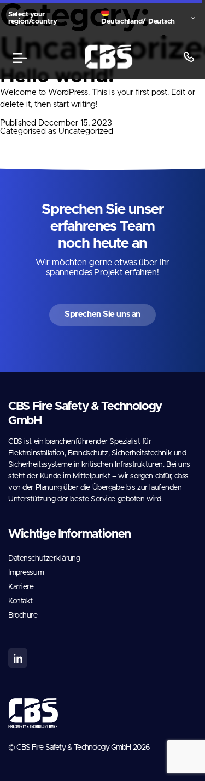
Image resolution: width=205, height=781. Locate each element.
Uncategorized (85, 131)
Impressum (26, 573)
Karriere (21, 587)
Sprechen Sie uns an (102, 314)
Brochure (23, 615)
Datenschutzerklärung (44, 558)
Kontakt (20, 601)
